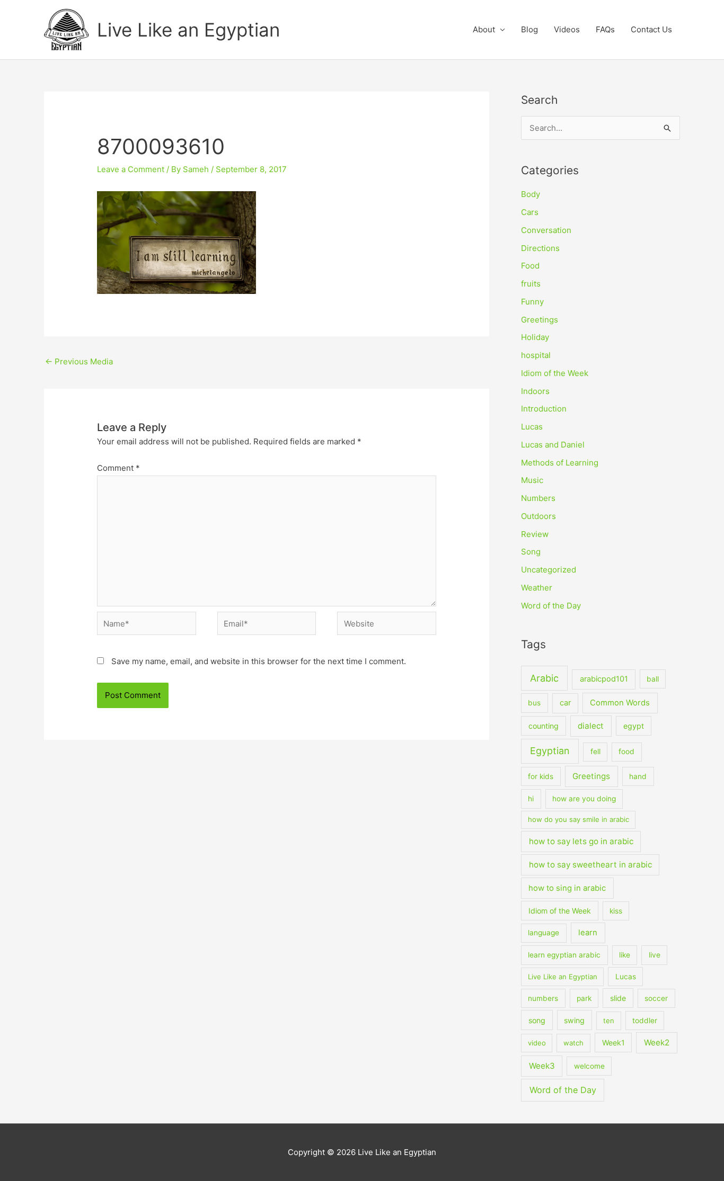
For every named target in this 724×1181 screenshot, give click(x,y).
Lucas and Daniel (553, 445)
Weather (536, 588)
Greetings (539, 320)
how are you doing (584, 798)
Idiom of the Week (554, 373)
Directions (540, 248)
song (536, 1020)
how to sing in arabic (567, 888)
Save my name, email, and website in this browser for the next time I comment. (258, 661)
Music (532, 480)
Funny (532, 302)
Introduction (544, 409)
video (537, 1043)
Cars (529, 212)
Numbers (538, 498)
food (626, 751)
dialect (591, 726)
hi (531, 798)
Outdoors (538, 516)
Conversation (546, 230)
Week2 (656, 1042)
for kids (540, 776)
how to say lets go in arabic (581, 841)
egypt (633, 725)
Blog (529, 29)
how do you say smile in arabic (578, 819)
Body (530, 194)
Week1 (613, 1042)
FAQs (605, 29)
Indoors (535, 391)
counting (543, 725)
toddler (644, 1020)
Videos (567, 29)
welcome (589, 1066)
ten (608, 1020)
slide (618, 998)
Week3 (542, 1066)
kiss (616, 911)
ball (653, 679)
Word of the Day (551, 606)
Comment (118, 468)
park (584, 998)
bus (534, 703)
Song (531, 552)
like (624, 955)
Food (530, 266)
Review (535, 534)
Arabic (544, 678)
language (543, 932)
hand (638, 776)
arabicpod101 (604, 679)
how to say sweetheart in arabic (590, 865)
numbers (543, 998)
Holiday (535, 337)
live (654, 955)
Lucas (532, 427)
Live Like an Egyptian (188, 30)
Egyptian (550, 750)
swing (574, 1020)
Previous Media (79, 361)
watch (573, 1043)
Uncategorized (548, 570)
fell (595, 751)
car (565, 703)
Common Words (620, 703)
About (484, 29)
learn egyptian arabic (564, 955)
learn (587, 932)
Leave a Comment (130, 169)
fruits (531, 284)
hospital (536, 355)
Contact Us (651, 29)
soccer (656, 998)
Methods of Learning (559, 463)
